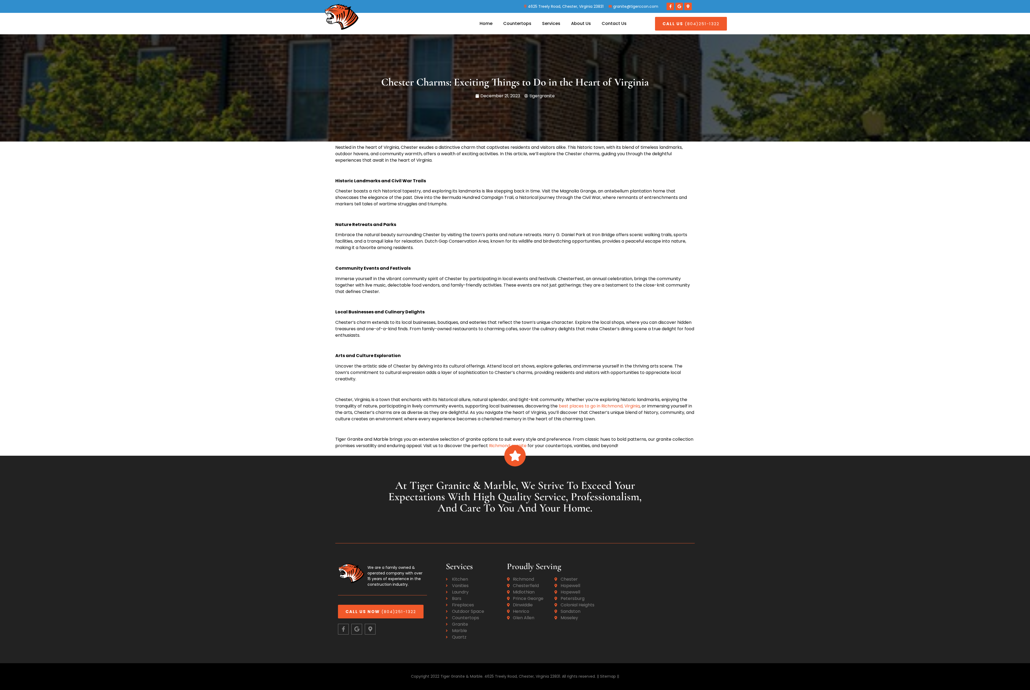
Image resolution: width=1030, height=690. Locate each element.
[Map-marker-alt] (688, 6)
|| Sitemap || (607, 676)
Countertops (517, 23)
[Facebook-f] (670, 6)
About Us (581, 23)
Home (486, 23)
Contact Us (614, 23)
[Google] (679, 6)
